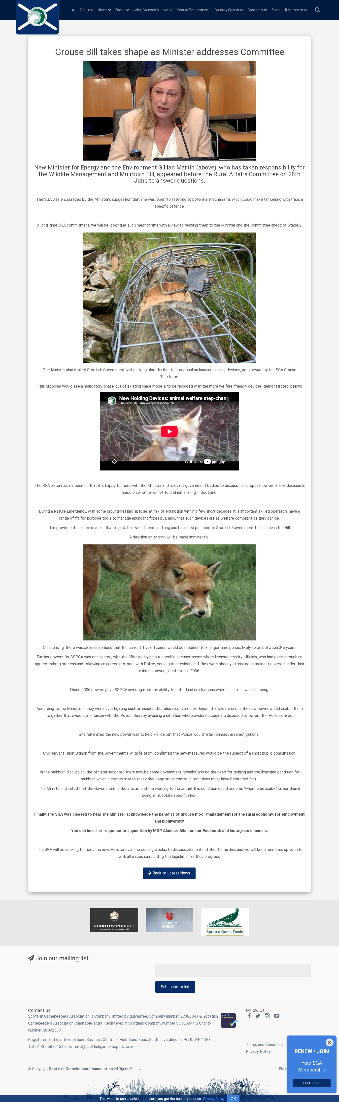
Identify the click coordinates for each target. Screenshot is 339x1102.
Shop (275, 10)
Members (295, 10)
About (84, 10)
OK (233, 1098)
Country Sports (227, 10)
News (102, 10)
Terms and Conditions (265, 1044)
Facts (120, 10)
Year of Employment (193, 10)
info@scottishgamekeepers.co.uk (104, 1046)
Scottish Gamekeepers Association (81, 1069)
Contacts (255, 10)
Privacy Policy (258, 1051)
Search (317, 7)
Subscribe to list (175, 986)
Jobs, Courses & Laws (150, 10)
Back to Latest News (171, 873)
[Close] (330, 1042)
